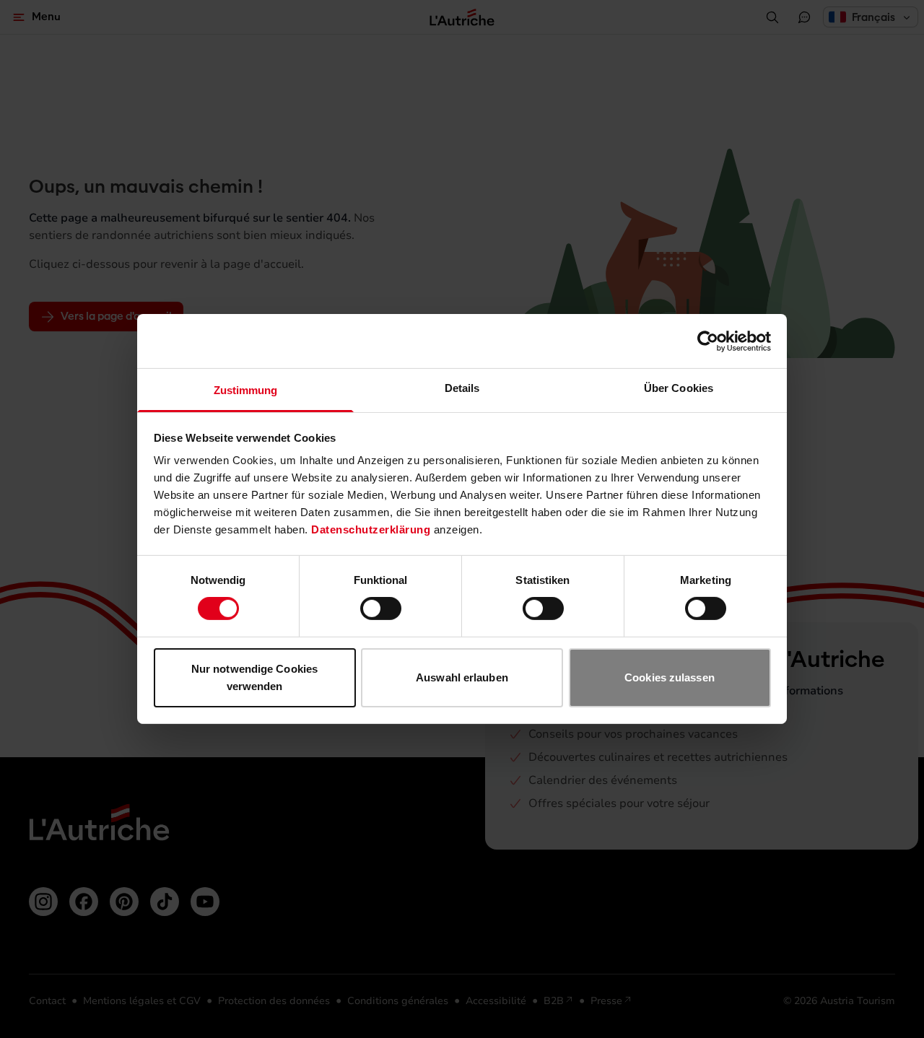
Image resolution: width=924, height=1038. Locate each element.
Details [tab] (462, 388)
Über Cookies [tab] (678, 388)
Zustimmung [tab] (246, 390)
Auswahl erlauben (462, 677)
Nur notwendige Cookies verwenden (254, 677)
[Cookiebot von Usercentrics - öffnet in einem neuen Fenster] (708, 341)
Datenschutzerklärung (370, 529)
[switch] (380, 608)
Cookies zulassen (669, 677)
